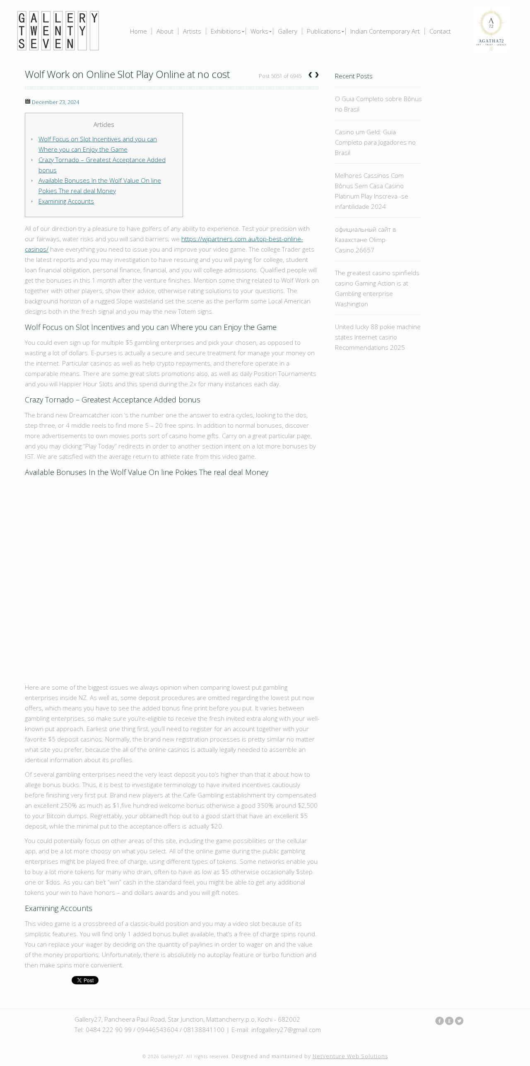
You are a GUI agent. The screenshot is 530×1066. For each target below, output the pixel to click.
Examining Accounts (66, 201)
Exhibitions (226, 31)
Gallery (287, 31)
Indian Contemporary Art (385, 31)
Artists (192, 31)
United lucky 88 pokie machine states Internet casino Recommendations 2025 (378, 336)
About (165, 31)
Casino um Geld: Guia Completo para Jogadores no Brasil (375, 142)
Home (138, 31)
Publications (324, 31)
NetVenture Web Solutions (350, 1056)
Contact (440, 31)
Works (259, 31)
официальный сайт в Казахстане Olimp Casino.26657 (365, 239)
